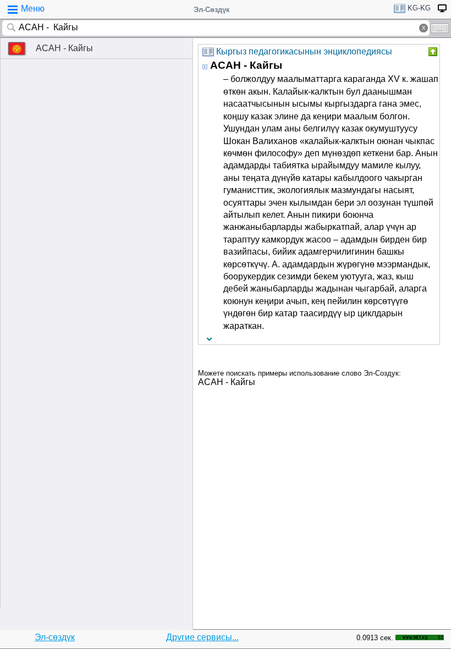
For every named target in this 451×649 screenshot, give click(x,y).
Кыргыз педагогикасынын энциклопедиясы (304, 51)
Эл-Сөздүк (212, 10)
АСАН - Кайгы (64, 48)
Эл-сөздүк (55, 637)
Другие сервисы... (202, 637)
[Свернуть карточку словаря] (431, 51)
